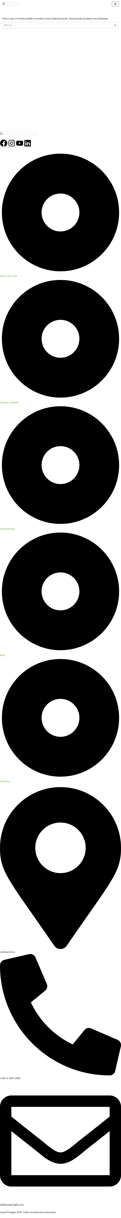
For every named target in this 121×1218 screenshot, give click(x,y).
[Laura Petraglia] (11, 4)
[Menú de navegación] (115, 3)
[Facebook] (3, 143)
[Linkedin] (27, 143)
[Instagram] (11, 143)
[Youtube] (19, 143)
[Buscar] (115, 25)
